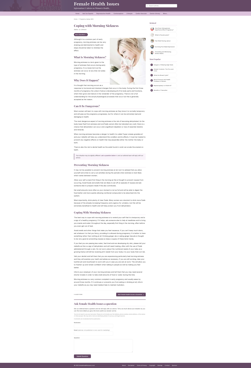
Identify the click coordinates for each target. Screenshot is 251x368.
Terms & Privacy (142, 365)
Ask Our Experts (88, 13)
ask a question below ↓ (109, 155)
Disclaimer (131, 365)
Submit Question (82, 356)
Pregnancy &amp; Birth (87, 19)
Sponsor (174, 365)
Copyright (152, 365)
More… (165, 13)
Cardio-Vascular (141, 13)
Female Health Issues (96, 4)
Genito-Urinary (155, 13)
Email (92, 330)
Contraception (118, 13)
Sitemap (159, 365)
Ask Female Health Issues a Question (130, 294)
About (124, 365)
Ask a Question (80, 34)
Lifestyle (129, 13)
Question (77, 338)
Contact (167, 365)
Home (77, 13)
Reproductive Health (103, 13)
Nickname (77, 322)
